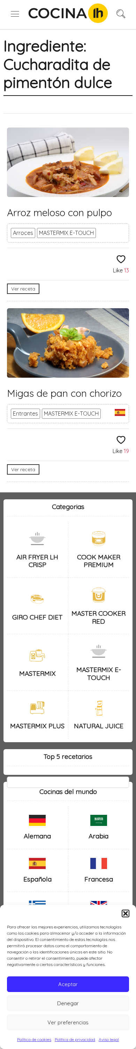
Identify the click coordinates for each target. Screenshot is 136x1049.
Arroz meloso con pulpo (59, 212)
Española (37, 879)
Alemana (37, 836)
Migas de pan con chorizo (64, 393)
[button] (125, 913)
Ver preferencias (68, 1022)
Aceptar (68, 984)
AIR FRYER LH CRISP (37, 561)
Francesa (98, 879)
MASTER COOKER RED (98, 617)
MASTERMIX (37, 673)
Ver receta (23, 289)
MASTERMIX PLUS (37, 726)
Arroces (23, 232)
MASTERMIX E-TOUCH (66, 232)
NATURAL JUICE (98, 726)
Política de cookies (34, 1039)
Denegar (68, 1003)
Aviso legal (109, 1039)
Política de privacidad (75, 1039)
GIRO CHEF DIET (37, 617)
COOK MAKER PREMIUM (98, 561)
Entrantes (25, 413)
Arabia (98, 836)
